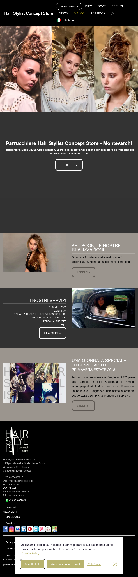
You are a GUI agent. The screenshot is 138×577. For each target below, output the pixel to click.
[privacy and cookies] (115, 564)
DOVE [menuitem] (102, 6)
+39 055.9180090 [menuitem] (69, 6)
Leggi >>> (83, 405)
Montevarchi (7, 559)
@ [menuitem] (112, 13)
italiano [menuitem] (68, 20)
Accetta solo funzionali (65, 564)
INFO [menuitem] (88, 6)
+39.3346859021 (17, 500)
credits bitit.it (9, 564)
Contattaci (11, 507)
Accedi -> (10, 523)
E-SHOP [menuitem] (79, 13)
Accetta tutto (32, 564)
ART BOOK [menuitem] (97, 13)
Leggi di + (83, 272)
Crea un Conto (13, 516)
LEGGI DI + (69, 165)
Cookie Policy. (31, 553)
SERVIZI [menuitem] (117, 6)
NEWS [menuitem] (63, 13)
